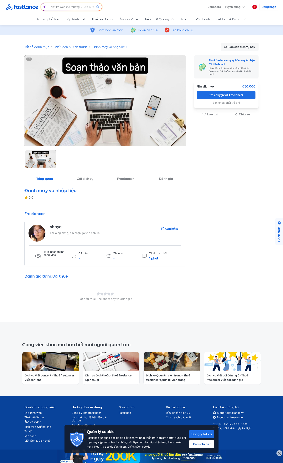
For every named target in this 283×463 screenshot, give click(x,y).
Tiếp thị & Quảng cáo (160, 19)
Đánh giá (166, 178)
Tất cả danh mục (36, 47)
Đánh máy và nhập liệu (110, 47)
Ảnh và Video (129, 19)
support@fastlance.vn (230, 412)
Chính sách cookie (138, 446)
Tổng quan (44, 178)
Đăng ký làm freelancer (86, 412)
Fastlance (125, 412)
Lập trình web (76, 19)
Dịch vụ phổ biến (48, 19)
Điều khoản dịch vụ (178, 412)
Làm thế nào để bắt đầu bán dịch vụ (89, 419)
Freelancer (125, 178)
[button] (235, 7)
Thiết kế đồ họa (103, 19)
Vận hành (203, 19)
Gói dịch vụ (85, 178)
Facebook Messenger (230, 417)
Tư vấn (185, 19)
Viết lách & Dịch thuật (231, 19)
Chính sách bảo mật (178, 417)
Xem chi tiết (202, 444)
